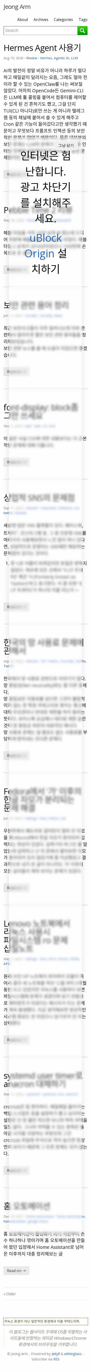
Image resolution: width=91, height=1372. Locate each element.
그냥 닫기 (66, 145)
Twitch (9, 666)
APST (8, 964)
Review (31, 58)
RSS (56, 1359)
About (22, 19)
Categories (63, 19)
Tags (83, 19)
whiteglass (72, 1353)
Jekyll (56, 1353)
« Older (10, 1293)
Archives (41, 19)
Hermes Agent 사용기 (42, 47)
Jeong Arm (17, 6)
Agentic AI (61, 58)
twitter (8, 513)
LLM (74, 58)
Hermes (46, 58)
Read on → (16, 1270)
